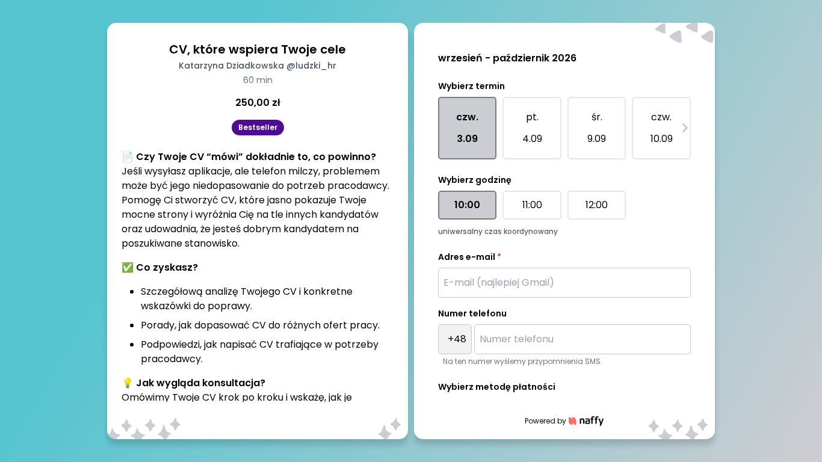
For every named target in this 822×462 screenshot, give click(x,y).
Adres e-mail (469, 257)
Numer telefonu (472, 313)
